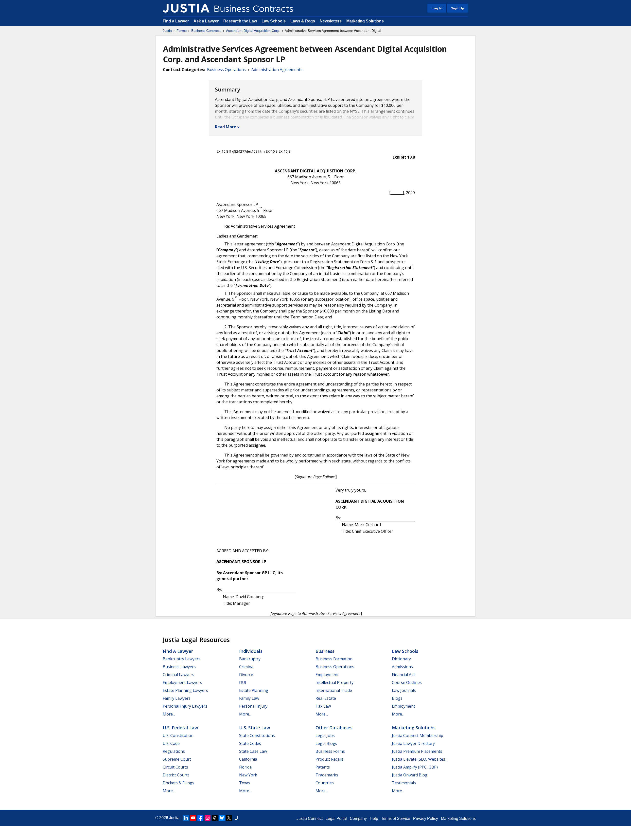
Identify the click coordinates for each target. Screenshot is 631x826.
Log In (437, 8)
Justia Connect (310, 818)
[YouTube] (193, 818)
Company (358, 818)
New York (248, 775)
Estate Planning (253, 690)
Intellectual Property (334, 682)
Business (325, 651)
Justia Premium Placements (417, 751)
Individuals (251, 651)
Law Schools (274, 21)
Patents (323, 767)
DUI (242, 682)
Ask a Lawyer (206, 21)
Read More (225, 126)
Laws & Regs (302, 21)
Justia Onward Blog (409, 775)
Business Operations (226, 69)
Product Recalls (330, 759)
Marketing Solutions (365, 21)
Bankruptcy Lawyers (181, 658)
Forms (181, 31)
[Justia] (186, 8)
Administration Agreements (276, 69)
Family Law (249, 698)
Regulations (174, 751)
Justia (167, 31)
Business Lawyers (179, 666)
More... (169, 714)
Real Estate (326, 698)
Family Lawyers (177, 698)
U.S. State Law (254, 728)
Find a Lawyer (176, 21)
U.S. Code (171, 743)
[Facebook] (200, 818)
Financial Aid (403, 674)
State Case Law (253, 751)
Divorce (246, 674)
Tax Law (323, 706)
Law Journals (404, 690)
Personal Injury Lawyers (185, 706)
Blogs (397, 698)
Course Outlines (407, 682)
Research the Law (240, 21)
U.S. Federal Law (180, 728)
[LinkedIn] (186, 818)
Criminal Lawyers (178, 674)
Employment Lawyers (182, 682)
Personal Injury (253, 706)
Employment (327, 674)
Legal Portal (336, 818)
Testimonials (404, 783)
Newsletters (331, 21)
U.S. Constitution (178, 735)
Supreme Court (177, 759)
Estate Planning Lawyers (185, 690)
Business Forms (330, 751)
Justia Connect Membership (417, 735)
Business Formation (334, 658)
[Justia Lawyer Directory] (236, 818)
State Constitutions (257, 735)
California (248, 759)
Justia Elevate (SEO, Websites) (419, 759)
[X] (229, 818)
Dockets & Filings (178, 783)
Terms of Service (395, 818)
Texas (244, 783)
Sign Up (457, 8)
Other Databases (334, 728)
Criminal (246, 666)
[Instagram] (207, 818)
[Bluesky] (222, 818)
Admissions (402, 666)
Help (374, 818)
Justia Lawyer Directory (413, 743)
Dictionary (401, 658)
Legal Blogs (326, 743)
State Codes (250, 743)
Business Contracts (206, 31)
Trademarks (327, 775)
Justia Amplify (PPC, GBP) (415, 767)
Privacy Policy (425, 818)
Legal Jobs (325, 735)
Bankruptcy (250, 658)
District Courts (176, 775)
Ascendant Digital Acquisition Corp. (253, 31)
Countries (325, 783)
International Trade (334, 690)
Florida (245, 767)
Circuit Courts (175, 767)
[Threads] (215, 818)
